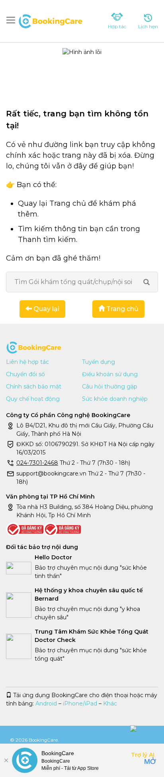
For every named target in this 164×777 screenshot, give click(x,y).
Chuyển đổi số (25, 374)
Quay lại (45, 309)
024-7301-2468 (37, 462)
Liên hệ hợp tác (27, 361)
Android (46, 703)
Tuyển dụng (98, 361)
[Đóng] (6, 760)
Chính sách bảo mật (33, 386)
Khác (110, 703)
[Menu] (12, 20)
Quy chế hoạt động (33, 398)
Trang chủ (122, 309)
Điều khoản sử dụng (110, 374)
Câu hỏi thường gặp (109, 386)
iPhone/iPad (80, 703)
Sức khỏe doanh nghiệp (115, 398)
